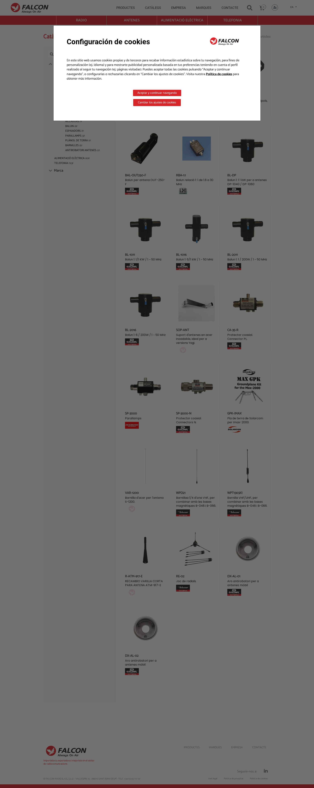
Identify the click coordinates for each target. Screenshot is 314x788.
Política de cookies (219, 74)
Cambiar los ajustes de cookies (157, 102)
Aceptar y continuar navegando (157, 92)
